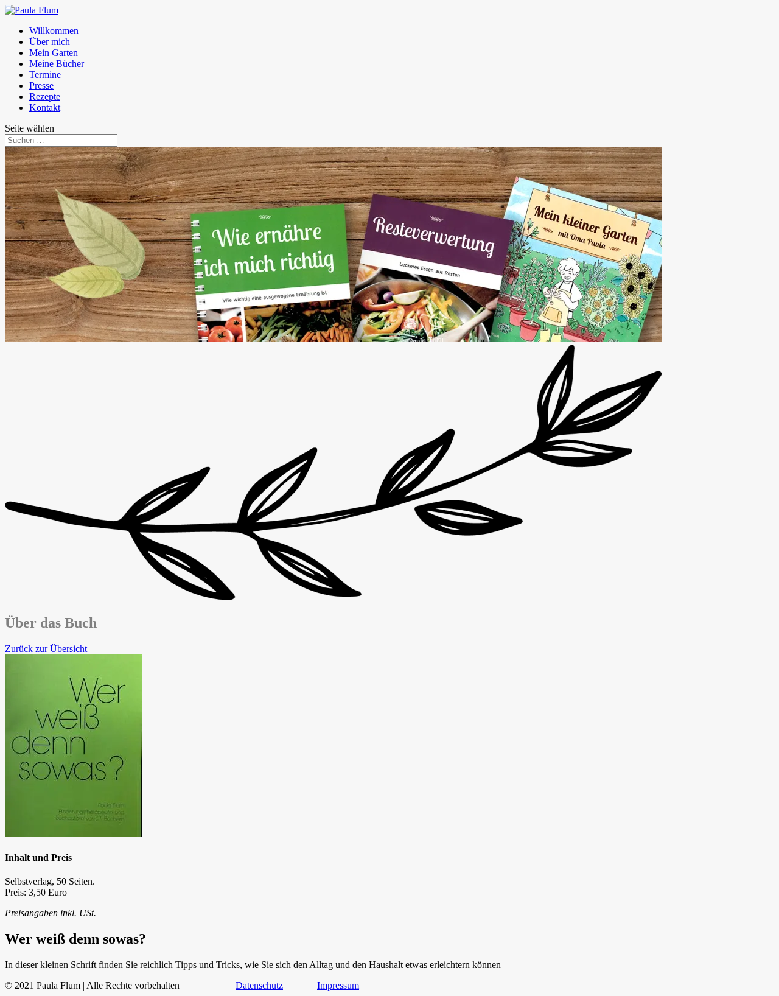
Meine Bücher (56, 63)
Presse (41, 85)
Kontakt (44, 107)
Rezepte (44, 96)
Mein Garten (53, 52)
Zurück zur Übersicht (46, 649)
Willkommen (54, 31)
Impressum (338, 985)
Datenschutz (259, 985)
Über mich (49, 42)
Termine (45, 74)
